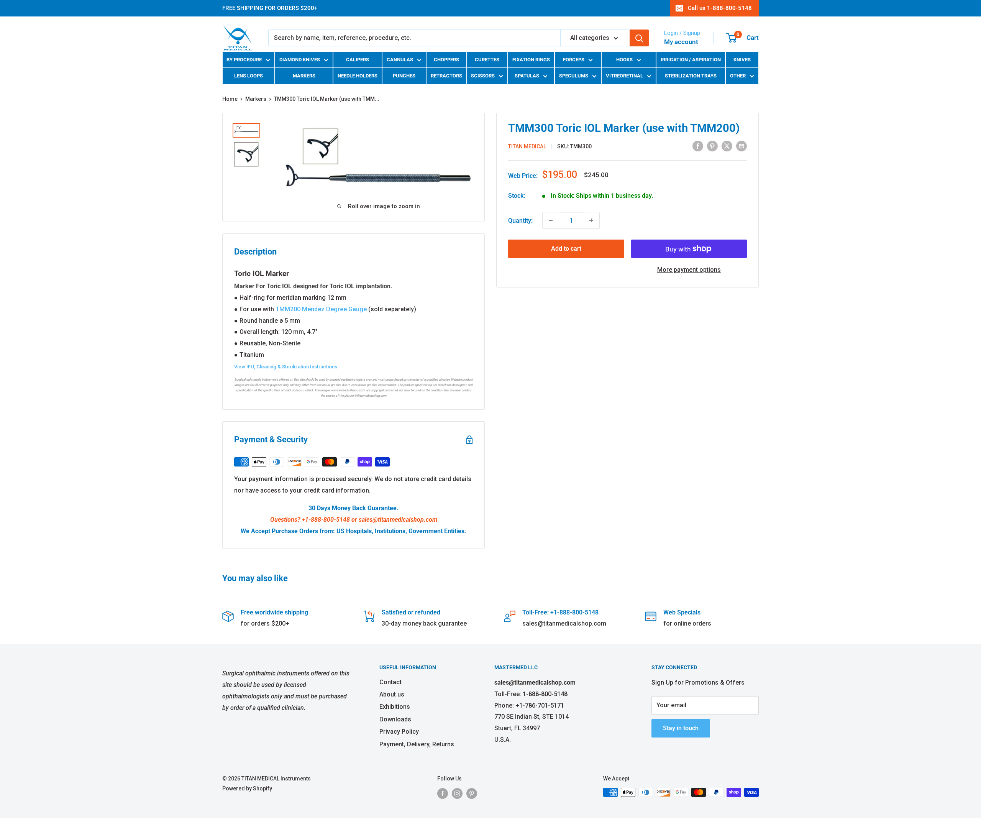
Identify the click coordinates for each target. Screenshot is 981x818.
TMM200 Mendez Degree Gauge (321, 309)
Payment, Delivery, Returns (416, 744)
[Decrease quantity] (551, 220)
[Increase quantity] (591, 220)
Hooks (624, 59)
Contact (390, 682)
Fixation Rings (531, 59)
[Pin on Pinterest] (712, 146)
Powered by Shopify (247, 788)
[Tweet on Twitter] (727, 146)
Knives (742, 59)
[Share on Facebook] (697, 146)
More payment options (689, 269)
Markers (304, 76)
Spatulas (527, 76)
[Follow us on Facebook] (442, 793)
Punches (404, 76)
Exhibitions (394, 706)
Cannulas (400, 59)
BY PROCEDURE (244, 59)
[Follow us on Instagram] (457, 793)
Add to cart (566, 248)
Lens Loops (248, 76)
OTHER (738, 76)
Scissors (483, 76)
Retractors (446, 76)
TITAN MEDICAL (527, 146)
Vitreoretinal (624, 76)
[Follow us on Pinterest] (471, 793)
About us (391, 694)
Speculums (573, 76)
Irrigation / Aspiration (691, 59)
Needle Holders (357, 76)
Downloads (395, 719)
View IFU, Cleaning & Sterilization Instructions (285, 367)
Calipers (357, 59)
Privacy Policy (399, 731)
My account (681, 42)
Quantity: (520, 220)
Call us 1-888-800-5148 (720, 8)
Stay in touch (681, 728)
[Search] (639, 38)
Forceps (573, 59)
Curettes (487, 59)
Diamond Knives (299, 59)
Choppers (446, 59)
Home (230, 99)
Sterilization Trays (691, 76)
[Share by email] (741, 146)
